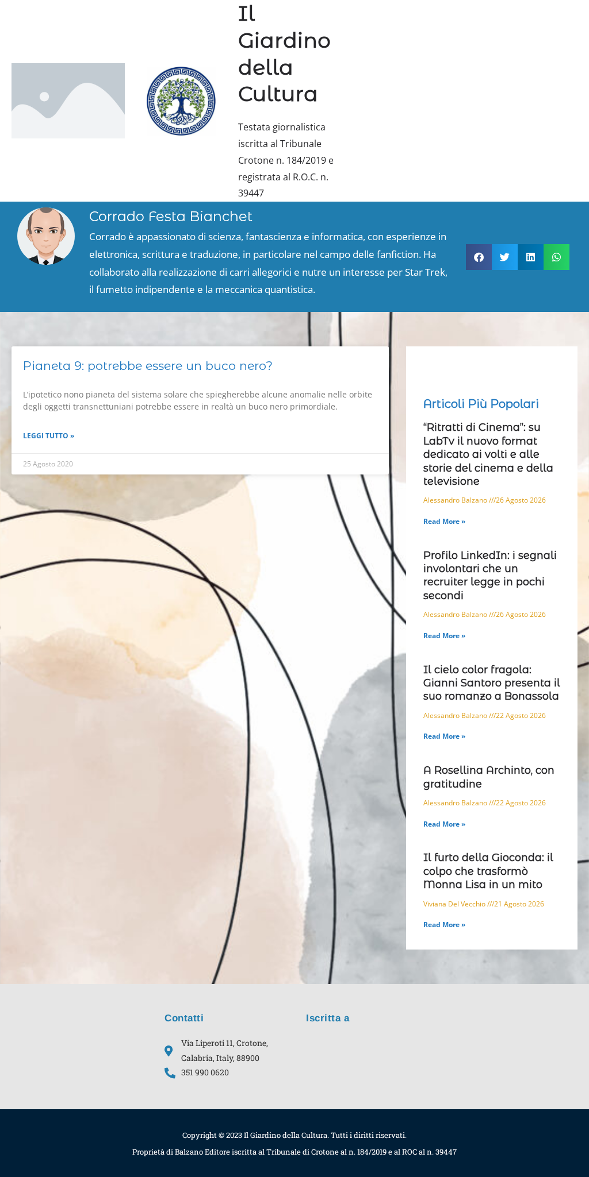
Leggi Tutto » (48, 436)
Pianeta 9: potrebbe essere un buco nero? (148, 365)
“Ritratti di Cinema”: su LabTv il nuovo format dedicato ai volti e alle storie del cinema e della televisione (488, 454)
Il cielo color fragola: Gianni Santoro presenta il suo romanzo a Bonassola (491, 683)
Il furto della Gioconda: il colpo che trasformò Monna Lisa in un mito (488, 871)
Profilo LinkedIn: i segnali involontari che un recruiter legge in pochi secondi (490, 575)
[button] (479, 257)
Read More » (444, 521)
